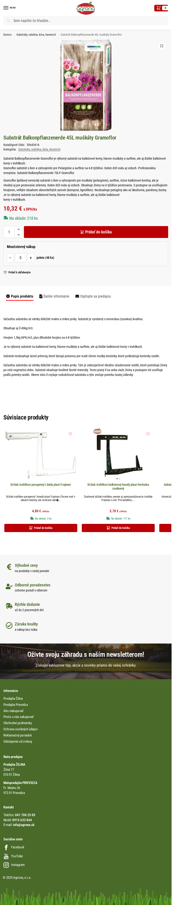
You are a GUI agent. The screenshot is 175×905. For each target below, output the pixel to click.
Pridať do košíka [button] (43, 528)
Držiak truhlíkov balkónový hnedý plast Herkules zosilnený (118, 487)
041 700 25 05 (25, 815)
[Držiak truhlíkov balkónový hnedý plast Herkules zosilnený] (118, 454)
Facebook (17, 847)
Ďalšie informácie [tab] (56, 296)
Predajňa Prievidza (15, 705)
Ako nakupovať (13, 711)
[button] (161, 8)
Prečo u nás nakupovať (18, 717)
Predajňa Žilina (13, 699)
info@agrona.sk (23, 825)
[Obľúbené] (70, 433)
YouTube (17, 856)
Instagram (18, 865)
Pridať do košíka (98, 232)
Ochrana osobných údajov (20, 729)
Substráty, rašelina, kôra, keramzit (36, 34)
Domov (7, 34)
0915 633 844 (22, 820)
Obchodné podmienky (17, 723)
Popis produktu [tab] (22, 296)
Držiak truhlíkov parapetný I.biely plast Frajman (40, 484)
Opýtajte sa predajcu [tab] (95, 296)
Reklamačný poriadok (17, 735)
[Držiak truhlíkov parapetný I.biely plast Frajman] (40, 454)
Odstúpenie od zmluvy (17, 742)
